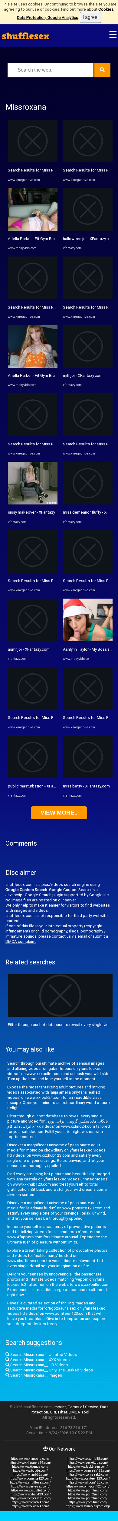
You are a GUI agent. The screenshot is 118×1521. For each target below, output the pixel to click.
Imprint (60, 1407)
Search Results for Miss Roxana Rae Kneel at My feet (55, 170)
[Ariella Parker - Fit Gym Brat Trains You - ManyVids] (32, 229)
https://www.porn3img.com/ (87, 1498)
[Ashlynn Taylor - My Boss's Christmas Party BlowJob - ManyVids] (88, 639)
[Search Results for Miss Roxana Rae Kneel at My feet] (32, 161)
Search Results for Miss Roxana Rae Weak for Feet (53, 717)
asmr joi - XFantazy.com (29, 649)
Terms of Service (83, 1407)
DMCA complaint (20, 941)
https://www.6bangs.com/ (30, 1467)
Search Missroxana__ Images (35, 1375)
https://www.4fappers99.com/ (30, 1463)
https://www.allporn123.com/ (87, 1482)
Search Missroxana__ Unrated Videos (43, 1354)
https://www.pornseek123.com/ (88, 1471)
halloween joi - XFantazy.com (88, 238)
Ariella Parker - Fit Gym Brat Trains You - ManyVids (52, 238)
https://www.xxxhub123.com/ (30, 1494)
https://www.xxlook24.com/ (30, 1506)
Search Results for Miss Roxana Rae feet (44, 307)
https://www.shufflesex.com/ (30, 1482)
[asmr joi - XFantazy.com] (32, 639)
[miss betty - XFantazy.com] (88, 777)
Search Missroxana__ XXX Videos (39, 1359)
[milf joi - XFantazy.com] (88, 366)
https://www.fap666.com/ (30, 1475)
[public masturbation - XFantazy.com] (32, 777)
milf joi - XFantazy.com (83, 375)
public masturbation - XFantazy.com (39, 786)
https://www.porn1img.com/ (87, 1490)
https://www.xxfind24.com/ (30, 1502)
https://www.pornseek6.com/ (87, 1475)
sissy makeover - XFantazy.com (36, 512)
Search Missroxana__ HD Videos (38, 1364)
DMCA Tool (79, 1412)
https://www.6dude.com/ (30, 1471)
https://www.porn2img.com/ (87, 1494)
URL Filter (58, 1412)
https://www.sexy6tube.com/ (87, 1463)
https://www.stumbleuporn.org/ (88, 1506)
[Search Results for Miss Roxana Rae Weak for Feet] (32, 708)
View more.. (59, 812)
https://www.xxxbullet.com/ (30, 1490)
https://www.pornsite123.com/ (30, 1478)
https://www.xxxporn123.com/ (30, 1498)
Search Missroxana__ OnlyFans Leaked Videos (51, 1370)
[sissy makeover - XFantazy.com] (32, 503)
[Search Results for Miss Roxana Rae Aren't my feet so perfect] (88, 571)
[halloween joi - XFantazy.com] (88, 229)
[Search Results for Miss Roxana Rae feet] (32, 297)
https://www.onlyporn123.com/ (88, 1486)
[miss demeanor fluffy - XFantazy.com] (88, 503)
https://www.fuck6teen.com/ (88, 1467)
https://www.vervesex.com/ (30, 1486)
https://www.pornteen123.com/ (88, 1478)
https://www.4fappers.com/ (30, 1459)
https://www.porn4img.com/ (87, 1502)
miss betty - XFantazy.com (86, 786)
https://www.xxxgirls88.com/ (87, 1459)
